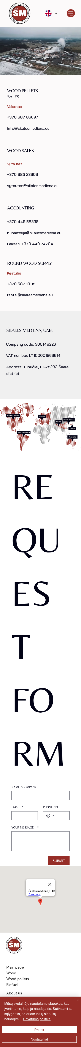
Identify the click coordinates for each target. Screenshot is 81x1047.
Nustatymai (39, 1039)
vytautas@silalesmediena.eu (33, 185)
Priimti (39, 1029)
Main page (15, 967)
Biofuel (12, 984)
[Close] (75, 1002)
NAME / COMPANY (24, 787)
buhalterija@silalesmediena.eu (34, 232)
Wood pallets (17, 979)
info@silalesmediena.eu (28, 128)
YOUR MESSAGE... (25, 827)
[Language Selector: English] (51, 13)
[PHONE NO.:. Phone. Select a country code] (50, 815)
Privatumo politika (37, 1018)
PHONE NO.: (51, 807)
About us (14, 993)
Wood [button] (11, 973)
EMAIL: (17, 807)
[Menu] (71, 13)
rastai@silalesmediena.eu (30, 294)
